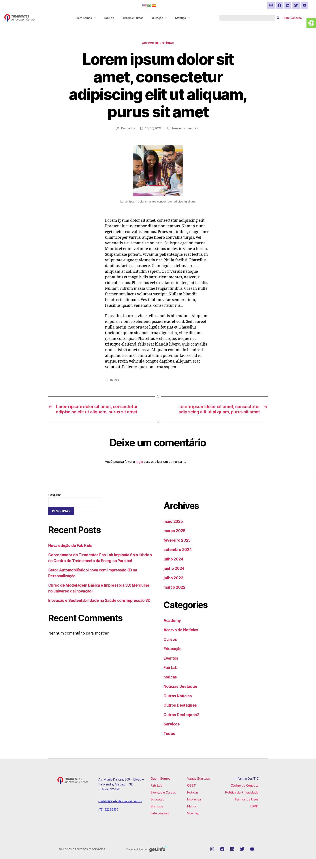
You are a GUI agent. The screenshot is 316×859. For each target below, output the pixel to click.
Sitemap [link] (193, 813)
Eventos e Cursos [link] (132, 18)
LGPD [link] (254, 806)
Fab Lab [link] (109, 18)
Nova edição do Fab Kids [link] (70, 545)
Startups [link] (180, 18)
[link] (311, 23)
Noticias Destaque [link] (180, 686)
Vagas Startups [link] (198, 778)
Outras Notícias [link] (177, 696)
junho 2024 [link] (173, 568)
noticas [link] (170, 677)
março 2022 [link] (174, 587)
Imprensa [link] (194, 799)
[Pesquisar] (278, 18)
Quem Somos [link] (83, 18)
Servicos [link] (171, 724)
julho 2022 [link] (173, 578)
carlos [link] (131, 128)
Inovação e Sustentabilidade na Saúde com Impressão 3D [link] (99, 600)
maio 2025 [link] (173, 521)
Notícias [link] (193, 792)
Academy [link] (172, 620)
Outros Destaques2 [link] (181, 714)
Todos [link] (169, 733)
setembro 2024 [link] (177, 549)
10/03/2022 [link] (153, 128)
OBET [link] (191, 785)
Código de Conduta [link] (244, 785)
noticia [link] (114, 379)
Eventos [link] (170, 658)
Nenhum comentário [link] (185, 128)
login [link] (139, 462)
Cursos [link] (170, 639)
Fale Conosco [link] (293, 18)
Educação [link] (157, 18)
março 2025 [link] (174, 530)
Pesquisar (54, 495)
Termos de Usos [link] (246, 799)
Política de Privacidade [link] (241, 792)
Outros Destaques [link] (180, 705)
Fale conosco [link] (160, 813)
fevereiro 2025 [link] (177, 540)
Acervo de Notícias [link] (158, 43)
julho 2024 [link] (173, 559)
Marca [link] (191, 806)
